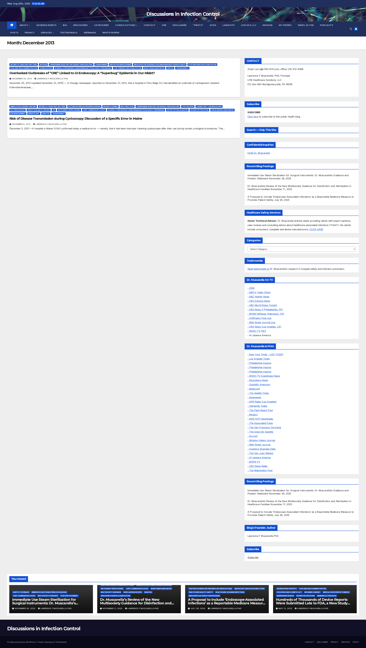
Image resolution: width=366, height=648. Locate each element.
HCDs (213, 25)
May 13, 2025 (286, 608)
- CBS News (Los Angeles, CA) (264, 326)
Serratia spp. (33, 113)
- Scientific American (258, 384)
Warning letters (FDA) (326, 596)
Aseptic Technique (21, 592)
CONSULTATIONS (125, 25)
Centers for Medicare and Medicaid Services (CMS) (210, 588)
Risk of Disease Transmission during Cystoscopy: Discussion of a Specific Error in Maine (75, 118)
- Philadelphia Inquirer (259, 363)
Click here (252, 116)
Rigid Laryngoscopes (133, 592)
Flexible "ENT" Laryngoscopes (209, 106)
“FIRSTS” (198, 25)
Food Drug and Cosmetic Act (289, 592)
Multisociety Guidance (48, 596)
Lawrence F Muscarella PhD (52, 79)
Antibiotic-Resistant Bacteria (23, 64)
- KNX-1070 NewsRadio (260, 418)
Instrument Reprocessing (69, 110)
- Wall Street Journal (258, 444)
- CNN (250, 288)
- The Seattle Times (258, 393)
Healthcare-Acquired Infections (230, 592)
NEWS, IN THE (306, 25)
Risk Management (17, 113)
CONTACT (150, 25)
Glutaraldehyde (17, 110)
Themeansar (60, 642)
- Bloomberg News (257, 380)
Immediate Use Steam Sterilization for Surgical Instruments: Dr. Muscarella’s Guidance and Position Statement (44, 603)
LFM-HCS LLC (248, 25)
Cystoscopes (188, 106)
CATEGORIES (101, 25)
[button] (351, 28)
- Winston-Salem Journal (261, 440)
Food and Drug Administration (23, 68)
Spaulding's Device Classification (115, 596)
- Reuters (252, 414)
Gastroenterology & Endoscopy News (117, 585)
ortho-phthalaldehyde (177, 110)
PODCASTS (326, 25)
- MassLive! (253, 388)
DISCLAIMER (180, 25)
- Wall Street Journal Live (261, 322)
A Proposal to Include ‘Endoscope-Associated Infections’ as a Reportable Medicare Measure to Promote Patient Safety (226, 603)
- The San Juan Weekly (260, 453)
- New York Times (257, 354)
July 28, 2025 (198, 608)
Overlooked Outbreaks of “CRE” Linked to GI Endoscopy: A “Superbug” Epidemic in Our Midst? (82, 73)
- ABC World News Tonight (262, 305)
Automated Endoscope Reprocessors (84, 106)
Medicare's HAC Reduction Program (204, 596)
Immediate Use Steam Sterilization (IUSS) (49, 592)
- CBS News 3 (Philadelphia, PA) (265, 309)
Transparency (182, 68)
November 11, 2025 (113, 608)
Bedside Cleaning (110, 106)
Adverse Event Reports (287, 588)
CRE (164, 25)
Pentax (170, 68)
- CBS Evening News (258, 301)
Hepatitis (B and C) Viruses (38, 110)
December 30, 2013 (22, 79)
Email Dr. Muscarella (258, 153)
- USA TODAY (276, 354)
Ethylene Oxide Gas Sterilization (202, 64)
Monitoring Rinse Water (154, 68)
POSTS (14, 32)
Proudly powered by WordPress (21, 642)
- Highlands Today (257, 406)
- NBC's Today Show (258, 292)
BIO (65, 25)
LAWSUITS (229, 25)
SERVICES (46, 32)
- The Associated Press (260, 423)
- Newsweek (254, 397)
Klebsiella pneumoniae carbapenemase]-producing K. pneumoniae (83, 68)
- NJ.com (252, 436)
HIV (53, 110)
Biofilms (43, 64)
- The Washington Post (259, 470)
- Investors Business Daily (261, 449)
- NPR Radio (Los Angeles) (262, 401)
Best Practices (127, 106)
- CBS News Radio (257, 466)
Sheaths (45, 113)
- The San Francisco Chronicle (264, 427)
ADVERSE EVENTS (46, 25)
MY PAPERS (285, 25)
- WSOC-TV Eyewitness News (263, 376)
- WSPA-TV (253, 461)
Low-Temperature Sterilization (127, 68)
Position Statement (69, 596)
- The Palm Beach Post (260, 410)
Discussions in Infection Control (183, 14)
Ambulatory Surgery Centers (23, 106)
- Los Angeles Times (258, 358)
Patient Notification (199, 110)
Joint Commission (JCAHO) (94, 110)
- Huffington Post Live (259, 318)
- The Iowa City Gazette (260, 431)
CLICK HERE (316, 229)
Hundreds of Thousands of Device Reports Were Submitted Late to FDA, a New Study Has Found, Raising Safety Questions (311, 603)
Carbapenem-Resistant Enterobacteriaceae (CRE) (71, 64)
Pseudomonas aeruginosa (222, 110)
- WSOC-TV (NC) (256, 331)
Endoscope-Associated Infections (249, 588)
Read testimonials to (258, 268)
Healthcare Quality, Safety (201, 592)
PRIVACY (30, 32)
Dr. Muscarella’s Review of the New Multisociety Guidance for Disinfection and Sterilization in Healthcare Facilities (135, 603)
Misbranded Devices (285, 596)
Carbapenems (101, 64)
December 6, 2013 (21, 124)
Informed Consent (312, 592)
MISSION (267, 25)
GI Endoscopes (46, 68)
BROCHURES (80, 25)
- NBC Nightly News (258, 296)
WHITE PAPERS (111, 32)
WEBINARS (90, 32)
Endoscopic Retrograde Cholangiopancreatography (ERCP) (160, 64)
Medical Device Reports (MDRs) (336, 592)
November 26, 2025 (25, 608)
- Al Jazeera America (259, 457)
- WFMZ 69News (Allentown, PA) (265, 313)
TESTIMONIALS (68, 32)
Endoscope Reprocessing (120, 64)
